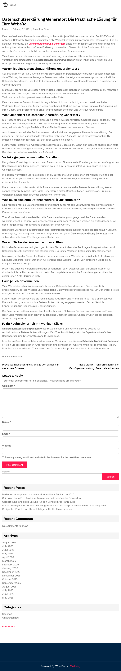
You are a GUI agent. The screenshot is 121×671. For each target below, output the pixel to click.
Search (6, 471)
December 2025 (11, 571)
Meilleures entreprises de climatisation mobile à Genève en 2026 (38, 494)
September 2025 (11, 582)
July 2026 (7, 546)
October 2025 (10, 579)
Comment (8, 385)
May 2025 (7, 597)
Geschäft (18, 356)
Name (6, 422)
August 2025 (9, 586)
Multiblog (75, 666)
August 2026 (9, 542)
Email (6, 433)
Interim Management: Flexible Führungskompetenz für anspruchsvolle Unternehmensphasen (54, 505)
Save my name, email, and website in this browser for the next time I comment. (48, 457)
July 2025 (7, 590)
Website (6, 445)
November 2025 (11, 575)
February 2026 (10, 564)
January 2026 (10, 568)
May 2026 (7, 553)
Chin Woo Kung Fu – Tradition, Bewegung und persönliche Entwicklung (42, 498)
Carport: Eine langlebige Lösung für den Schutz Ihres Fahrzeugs (38, 501)
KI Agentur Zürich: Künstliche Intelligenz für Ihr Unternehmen (37, 509)
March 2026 (9, 560)
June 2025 (8, 593)
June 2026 (8, 549)
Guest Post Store (41, 29)
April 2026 (8, 557)
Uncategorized (10, 617)
